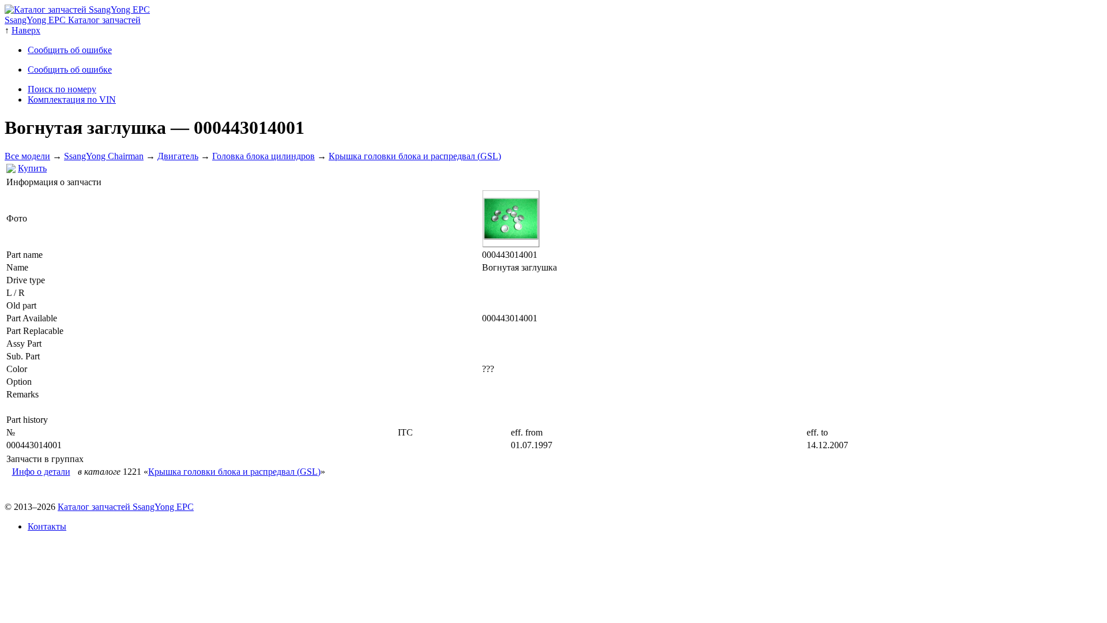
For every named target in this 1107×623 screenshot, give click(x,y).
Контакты (47, 526)
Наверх (26, 30)
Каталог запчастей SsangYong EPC (126, 507)
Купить (32, 168)
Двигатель (177, 156)
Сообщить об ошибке (70, 50)
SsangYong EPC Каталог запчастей (73, 20)
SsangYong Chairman (104, 156)
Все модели (27, 156)
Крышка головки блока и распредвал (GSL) (415, 156)
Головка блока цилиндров (263, 156)
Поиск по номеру (62, 89)
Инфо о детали (41, 471)
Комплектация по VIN (72, 99)
